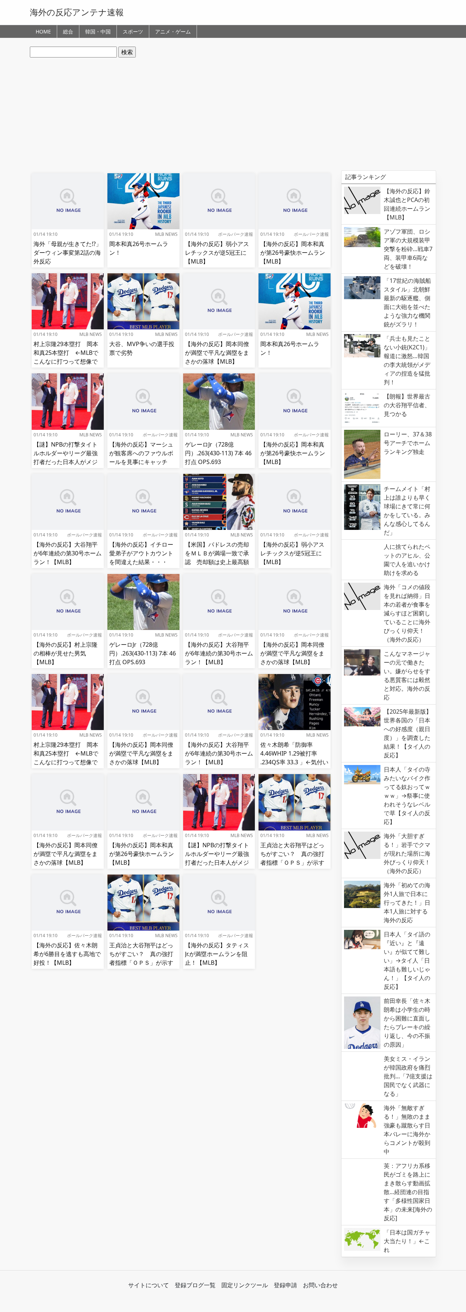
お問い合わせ (320, 1285)
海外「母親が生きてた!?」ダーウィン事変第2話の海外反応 (67, 252)
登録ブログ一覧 (195, 1285)
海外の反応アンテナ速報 (77, 12)
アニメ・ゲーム (173, 31)
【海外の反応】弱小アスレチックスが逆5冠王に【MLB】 (217, 252)
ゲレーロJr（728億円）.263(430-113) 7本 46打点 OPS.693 (218, 453)
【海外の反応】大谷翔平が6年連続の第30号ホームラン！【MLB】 (67, 553)
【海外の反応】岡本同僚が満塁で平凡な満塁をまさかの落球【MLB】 (217, 352)
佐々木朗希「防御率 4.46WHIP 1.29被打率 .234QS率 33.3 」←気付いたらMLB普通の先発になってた (294, 762)
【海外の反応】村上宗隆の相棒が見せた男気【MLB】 (65, 653)
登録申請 (285, 1285)
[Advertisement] (233, 114)
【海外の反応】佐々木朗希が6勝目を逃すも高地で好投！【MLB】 (67, 954)
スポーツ (133, 31)
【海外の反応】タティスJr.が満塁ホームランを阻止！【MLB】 (217, 954)
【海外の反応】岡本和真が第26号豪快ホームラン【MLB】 (292, 252)
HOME (43, 31)
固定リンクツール (244, 1285)
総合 (68, 31)
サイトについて (148, 1285)
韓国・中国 (98, 31)
